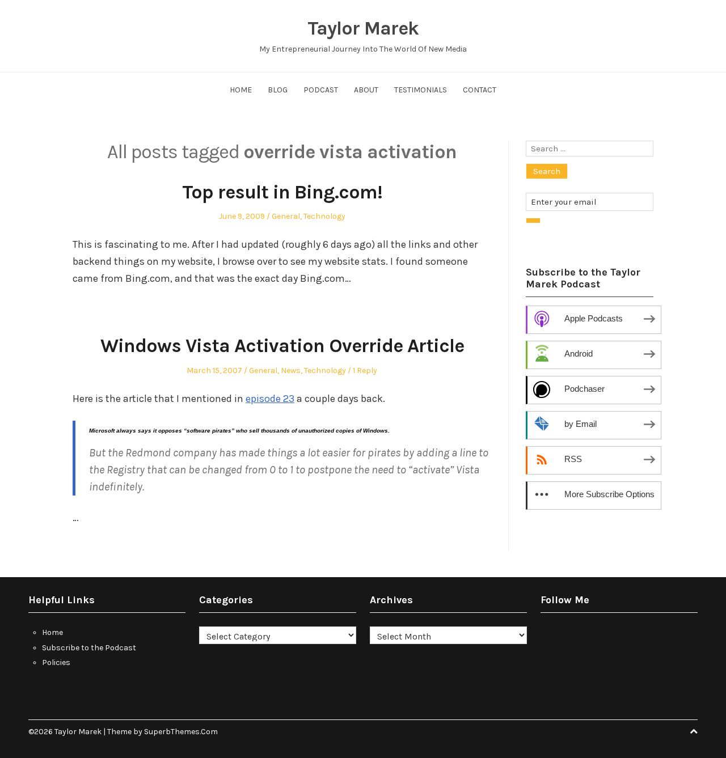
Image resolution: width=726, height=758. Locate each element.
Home (241, 90)
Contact (479, 90)
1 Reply (365, 370)
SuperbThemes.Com (181, 731)
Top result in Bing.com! (282, 192)
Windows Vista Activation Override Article (282, 345)
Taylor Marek (363, 28)
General (286, 216)
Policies (56, 662)
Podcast (320, 90)
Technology (324, 216)
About (366, 90)
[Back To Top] (694, 732)
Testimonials (420, 90)
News (291, 370)
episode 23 (270, 398)
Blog (278, 90)
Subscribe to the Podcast (89, 648)
